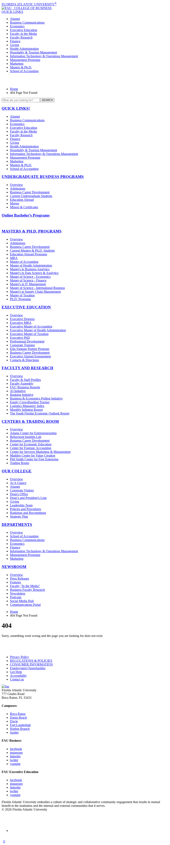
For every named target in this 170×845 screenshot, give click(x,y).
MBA (14, 258)
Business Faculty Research (27, 589)
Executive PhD (20, 337)
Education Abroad (22, 199)
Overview (16, 185)
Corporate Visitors (22, 490)
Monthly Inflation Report (26, 409)
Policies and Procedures (25, 509)
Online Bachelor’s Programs (26, 215)
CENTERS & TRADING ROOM (30, 421)
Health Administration (24, 48)
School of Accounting (24, 71)
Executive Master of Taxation (29, 334)
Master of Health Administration (31, 265)
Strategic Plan (19, 516)
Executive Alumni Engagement (30, 356)
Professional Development (27, 341)
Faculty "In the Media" (25, 586)
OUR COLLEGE (17, 471)
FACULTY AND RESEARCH (27, 368)
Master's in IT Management (28, 284)
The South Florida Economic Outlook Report (39, 413)
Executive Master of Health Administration (38, 330)
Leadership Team (21, 505)
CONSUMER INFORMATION (31, 664)
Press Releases (19, 578)
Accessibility (18, 675)
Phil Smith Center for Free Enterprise (34, 459)
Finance (15, 41)
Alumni (15, 19)
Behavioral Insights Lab (25, 437)
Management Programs (25, 60)
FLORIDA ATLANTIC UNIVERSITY (29, 4)
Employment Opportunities (27, 668)
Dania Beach (18, 717)
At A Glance (18, 483)
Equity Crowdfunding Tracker (30, 402)
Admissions (17, 188)
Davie (14, 721)
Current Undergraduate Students (31, 196)
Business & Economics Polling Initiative (36, 398)
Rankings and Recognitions (28, 513)
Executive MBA (21, 322)
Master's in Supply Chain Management (35, 291)
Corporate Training (22, 345)
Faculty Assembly (21, 383)
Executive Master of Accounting (31, 326)
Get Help (16, 672)
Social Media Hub (22, 601)
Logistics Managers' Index (27, 406)
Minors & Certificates (24, 207)
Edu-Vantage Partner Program (29, 349)
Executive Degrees (22, 319)
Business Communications (27, 22)
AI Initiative (18, 391)
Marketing (16, 63)
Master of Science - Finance (28, 280)
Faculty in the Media (23, 33)
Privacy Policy (19, 657)
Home (14, 89)
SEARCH (47, 100)
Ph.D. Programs (20, 299)
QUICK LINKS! (16, 108)
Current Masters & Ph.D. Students (32, 250)
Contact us (17, 679)
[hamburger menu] (85, 80)
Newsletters (17, 593)
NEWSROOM (14, 567)
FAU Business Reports (25, 387)
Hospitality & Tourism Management (33, 52)
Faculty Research (21, 37)
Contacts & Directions (24, 360)
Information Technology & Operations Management (44, 56)
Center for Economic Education (30, 444)
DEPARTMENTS (17, 524)
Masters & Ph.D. (21, 67)
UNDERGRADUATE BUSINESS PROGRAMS (43, 176)
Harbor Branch (20, 728)
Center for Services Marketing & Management (40, 452)
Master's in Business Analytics (30, 269)
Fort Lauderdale (20, 725)
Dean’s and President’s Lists (28, 498)
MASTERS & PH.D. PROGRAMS (32, 231)
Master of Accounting (24, 261)
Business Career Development (30, 192)
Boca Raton (18, 714)
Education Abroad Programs (28, 254)
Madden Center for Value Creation (32, 455)
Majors (14, 203)
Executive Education (23, 30)
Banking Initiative (21, 394)
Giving (14, 45)
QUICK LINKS (12, 11)
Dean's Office (19, 494)
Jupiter (14, 732)
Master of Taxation (22, 295)
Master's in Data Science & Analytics (34, 273)
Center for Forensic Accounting (30, 448)
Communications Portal (25, 604)
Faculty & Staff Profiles (25, 380)
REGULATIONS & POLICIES (31, 660)
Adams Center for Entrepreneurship (33, 433)
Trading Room (19, 463)
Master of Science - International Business (37, 288)
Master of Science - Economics (30, 276)
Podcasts (15, 597)
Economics (17, 26)
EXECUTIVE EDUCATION (26, 307)
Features (15, 582)
